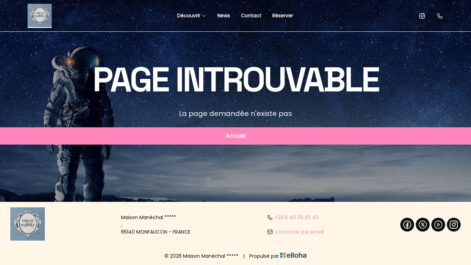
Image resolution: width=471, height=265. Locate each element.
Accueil (235, 136)
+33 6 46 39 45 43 (296, 217)
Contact (251, 15)
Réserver (282, 15)
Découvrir (189, 15)
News (224, 15)
